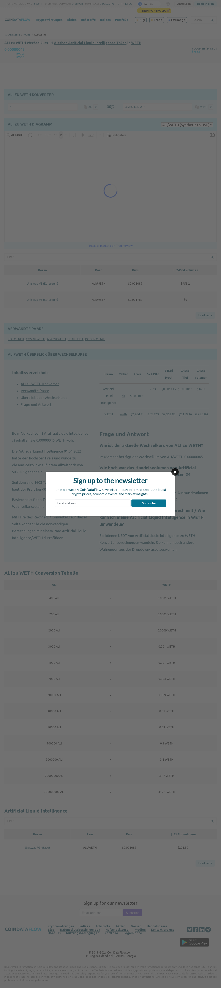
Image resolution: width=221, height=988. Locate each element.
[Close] (175, 472)
